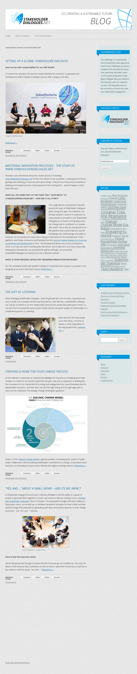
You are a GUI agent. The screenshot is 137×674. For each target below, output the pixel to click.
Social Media (109, 260)
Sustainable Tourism (118, 266)
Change (113, 198)
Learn (103, 374)
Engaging (114, 231)
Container (108, 212)
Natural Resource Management (114, 252)
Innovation (112, 244)
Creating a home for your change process (36, 371)
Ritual (124, 257)
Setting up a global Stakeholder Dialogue (36, 61)
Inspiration (105, 371)
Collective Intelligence (113, 202)
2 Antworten (10, 361)
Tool (125, 269)
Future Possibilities (112, 239)
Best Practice (120, 195)
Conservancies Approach (113, 209)
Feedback (116, 235)
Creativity (105, 218)
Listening (118, 247)
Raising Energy (113, 257)
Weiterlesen (11, 143)
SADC (102, 260)
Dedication (117, 218)
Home (7, 36)
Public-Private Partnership (113, 255)
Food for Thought (43, 36)
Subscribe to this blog (111, 140)
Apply (103, 364)
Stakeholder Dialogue (115, 261)
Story (124, 263)
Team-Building (112, 269)
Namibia (117, 251)
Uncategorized (107, 380)
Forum (112, 239)
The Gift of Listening (20, 292)
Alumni (109, 196)
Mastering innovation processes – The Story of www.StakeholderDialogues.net (40, 167)
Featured (104, 367)
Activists (103, 196)
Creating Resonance (113, 213)
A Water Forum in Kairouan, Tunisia (115, 293)
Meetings (107, 251)
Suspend (106, 266)
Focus (125, 235)
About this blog (22, 36)
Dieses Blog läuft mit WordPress (17, 663)
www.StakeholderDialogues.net (18, 179)
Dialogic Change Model (29, 459)
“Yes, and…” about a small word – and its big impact (43, 488)
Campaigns (104, 198)
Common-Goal (116, 207)
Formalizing (105, 239)
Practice (104, 377)
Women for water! (108, 302)
